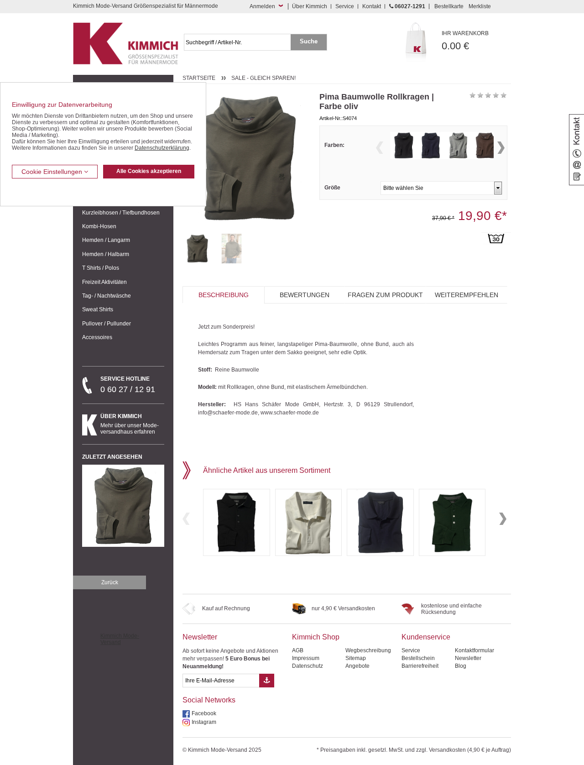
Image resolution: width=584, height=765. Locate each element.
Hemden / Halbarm (105, 254)
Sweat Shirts (97, 309)
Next (501, 147)
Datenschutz (307, 666)
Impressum (305, 658)
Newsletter (199, 637)
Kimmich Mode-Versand (119, 639)
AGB (297, 650)
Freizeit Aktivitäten (104, 282)
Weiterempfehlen (466, 295)
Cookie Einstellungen (52, 171)
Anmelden (262, 6)
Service (344, 6)
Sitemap (355, 658)
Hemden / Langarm (106, 240)
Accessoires (97, 337)
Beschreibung (223, 295)
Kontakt (371, 6)
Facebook (204, 713)
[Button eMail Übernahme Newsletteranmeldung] (266, 680)
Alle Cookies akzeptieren (148, 171)
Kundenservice (426, 637)
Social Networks (208, 700)
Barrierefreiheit (420, 666)
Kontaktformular (474, 650)
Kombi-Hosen (99, 226)
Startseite (198, 78)
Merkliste (480, 6)
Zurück (109, 582)
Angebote (357, 666)
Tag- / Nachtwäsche (106, 296)
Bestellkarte (449, 6)
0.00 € (465, 41)
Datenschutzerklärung (162, 148)
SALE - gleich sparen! (263, 78)
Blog (460, 666)
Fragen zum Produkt (385, 295)
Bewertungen (304, 295)
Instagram (204, 722)
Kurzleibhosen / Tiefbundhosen (121, 213)
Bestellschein (418, 658)
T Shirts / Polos (100, 268)
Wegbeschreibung (368, 650)
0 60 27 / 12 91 (127, 385)
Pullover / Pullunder (106, 323)
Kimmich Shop (315, 637)
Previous (379, 147)
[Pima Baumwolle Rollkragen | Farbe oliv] (197, 248)
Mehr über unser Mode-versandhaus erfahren (129, 424)
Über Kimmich (309, 6)
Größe (332, 187)
